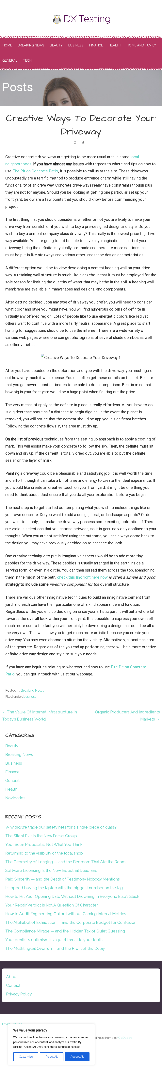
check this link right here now (82, 577)
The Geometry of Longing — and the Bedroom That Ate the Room (65, 861)
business (30, 696)
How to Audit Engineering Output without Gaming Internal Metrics (65, 913)
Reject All (52, 1056)
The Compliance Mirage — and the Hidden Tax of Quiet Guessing (65, 931)
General (9, 60)
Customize (26, 1056)
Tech (27, 60)
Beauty (56, 45)
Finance (96, 45)
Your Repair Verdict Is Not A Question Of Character (51, 905)
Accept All (77, 1056)
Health (114, 45)
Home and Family (141, 45)
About (12, 976)
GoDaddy (125, 1038)
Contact (13, 985)
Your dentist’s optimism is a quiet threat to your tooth (54, 939)
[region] (51, 1044)
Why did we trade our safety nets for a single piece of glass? (61, 827)
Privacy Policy (19, 994)
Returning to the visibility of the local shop (44, 853)
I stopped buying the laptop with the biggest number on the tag (64, 887)
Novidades (15, 798)
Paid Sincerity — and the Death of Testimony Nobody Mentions (62, 879)
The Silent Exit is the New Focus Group (41, 835)
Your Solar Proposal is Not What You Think (43, 844)
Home (7, 45)
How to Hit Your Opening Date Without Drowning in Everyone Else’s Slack (72, 896)
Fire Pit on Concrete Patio (35, 171)
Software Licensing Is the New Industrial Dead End (51, 870)
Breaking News (31, 45)
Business (76, 45)
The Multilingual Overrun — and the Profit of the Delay (55, 948)
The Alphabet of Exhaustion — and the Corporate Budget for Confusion (70, 922)
